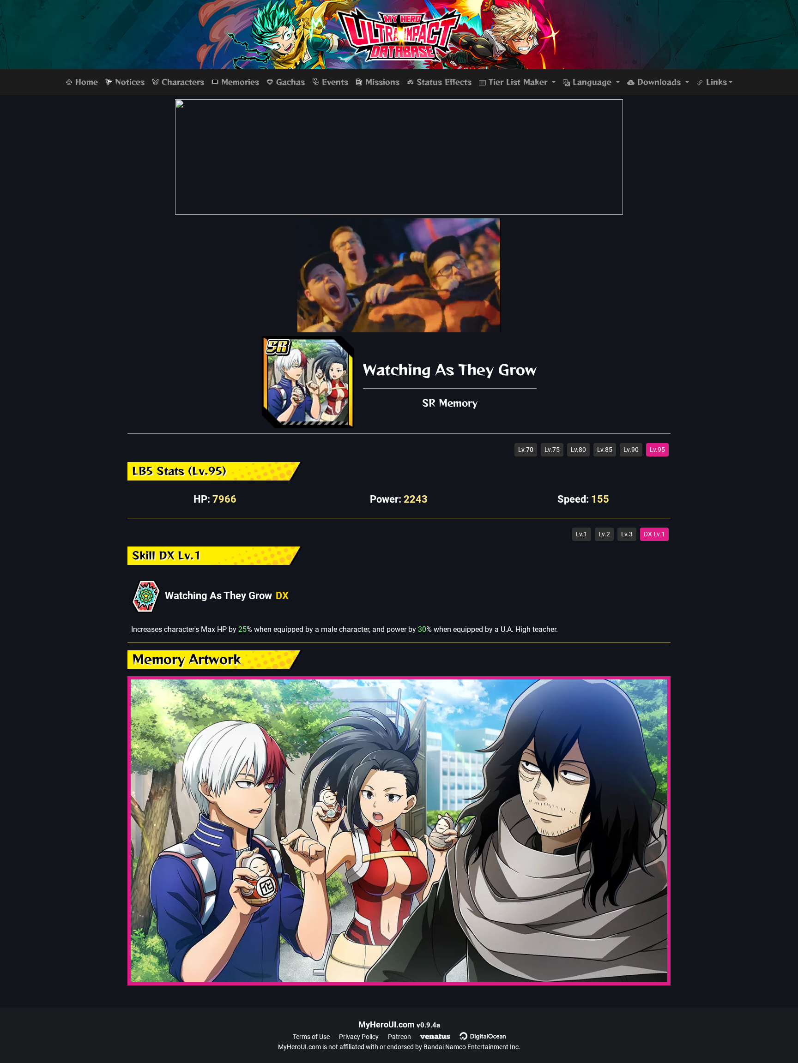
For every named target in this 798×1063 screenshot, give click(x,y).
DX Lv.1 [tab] (654, 534)
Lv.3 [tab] (627, 534)
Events (333, 82)
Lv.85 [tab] (604, 449)
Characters (181, 82)
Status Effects (443, 82)
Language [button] (592, 82)
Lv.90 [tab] (631, 449)
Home (85, 82)
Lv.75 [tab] (552, 449)
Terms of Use (311, 1036)
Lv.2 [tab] (604, 534)
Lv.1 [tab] (581, 534)
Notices (128, 82)
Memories (238, 82)
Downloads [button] (659, 82)
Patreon (399, 1036)
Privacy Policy (359, 1036)
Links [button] (715, 82)
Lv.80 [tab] (578, 449)
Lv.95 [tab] (657, 449)
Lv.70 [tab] (525, 449)
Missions (381, 82)
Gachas (289, 82)
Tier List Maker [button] (518, 82)
